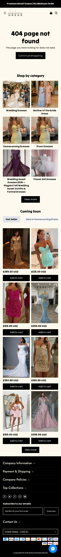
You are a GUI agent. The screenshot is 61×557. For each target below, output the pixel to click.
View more (30, 199)
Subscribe (51, 511)
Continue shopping (31, 55)
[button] (5, 13)
